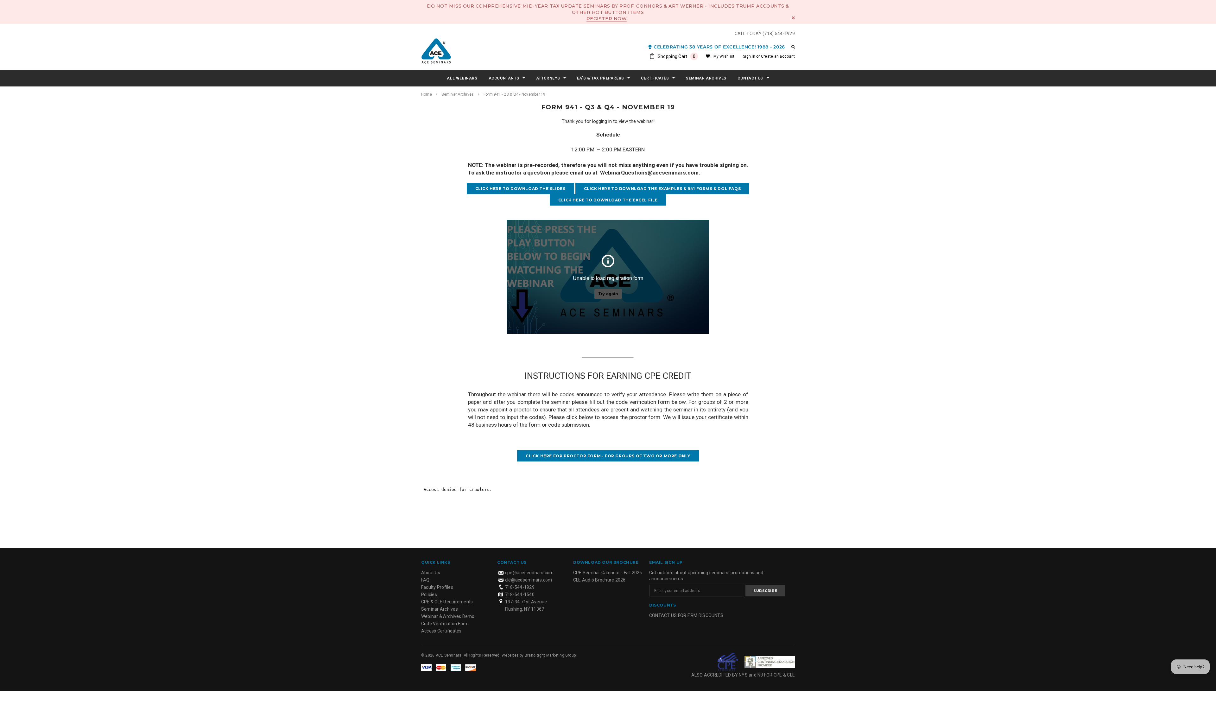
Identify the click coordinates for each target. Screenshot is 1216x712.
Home (426, 94)
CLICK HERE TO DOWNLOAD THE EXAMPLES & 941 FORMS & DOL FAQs (662, 188)
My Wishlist (724, 56)
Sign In (749, 56)
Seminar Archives (457, 94)
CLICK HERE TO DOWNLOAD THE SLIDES (520, 188)
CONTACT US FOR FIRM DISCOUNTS (686, 615)
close (793, 17)
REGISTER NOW (606, 19)
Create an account (778, 56)
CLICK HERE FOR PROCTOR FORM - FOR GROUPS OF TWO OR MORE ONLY (608, 456)
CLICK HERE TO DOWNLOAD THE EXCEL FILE (608, 200)
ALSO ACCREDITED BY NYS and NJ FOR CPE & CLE (743, 674)
